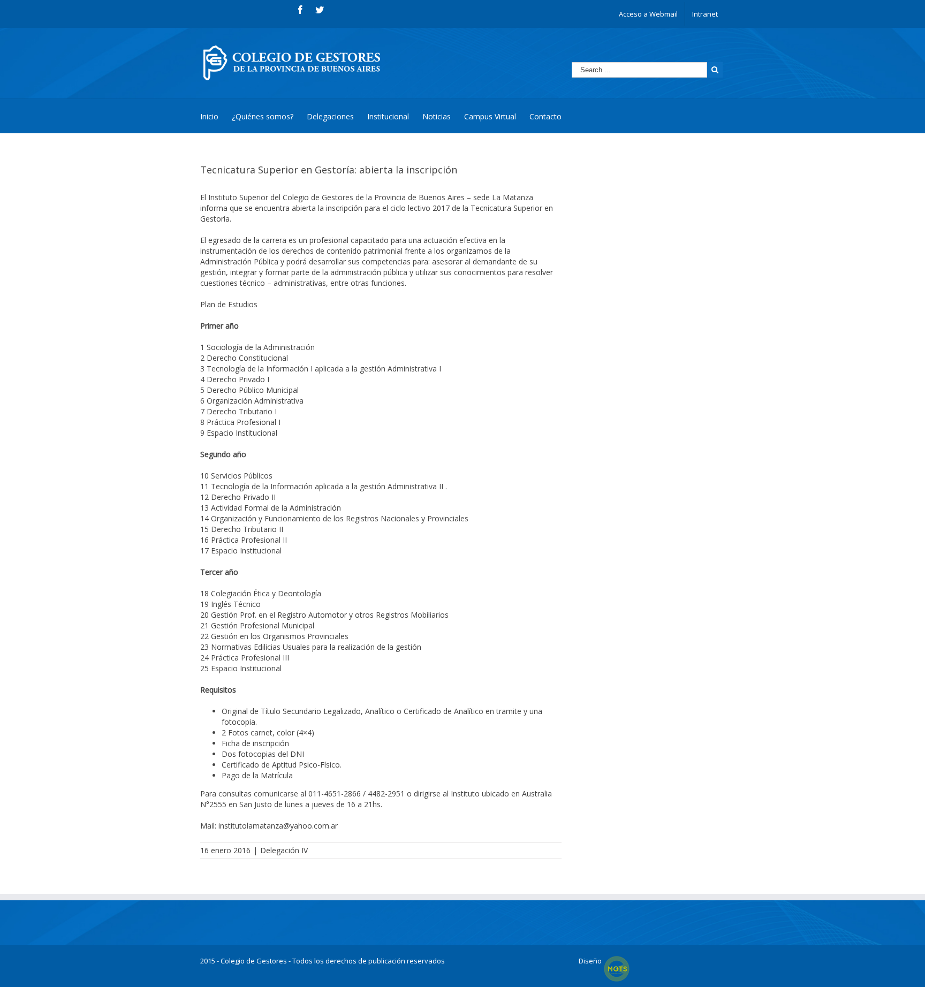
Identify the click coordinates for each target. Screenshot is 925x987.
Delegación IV (284, 850)
